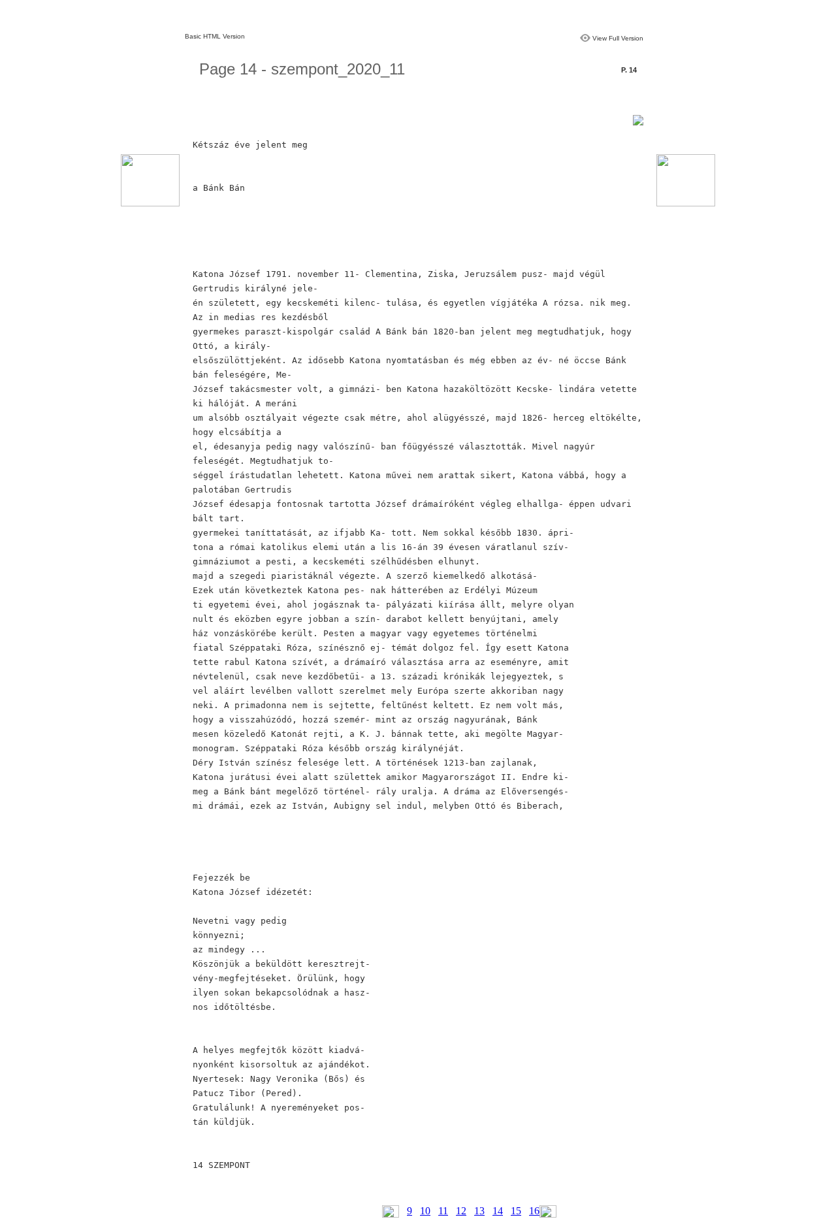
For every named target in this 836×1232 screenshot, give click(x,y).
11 (443, 1210)
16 (534, 1210)
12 (461, 1210)
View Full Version (617, 38)
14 (497, 1210)
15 (516, 1210)
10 (425, 1210)
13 (479, 1210)
